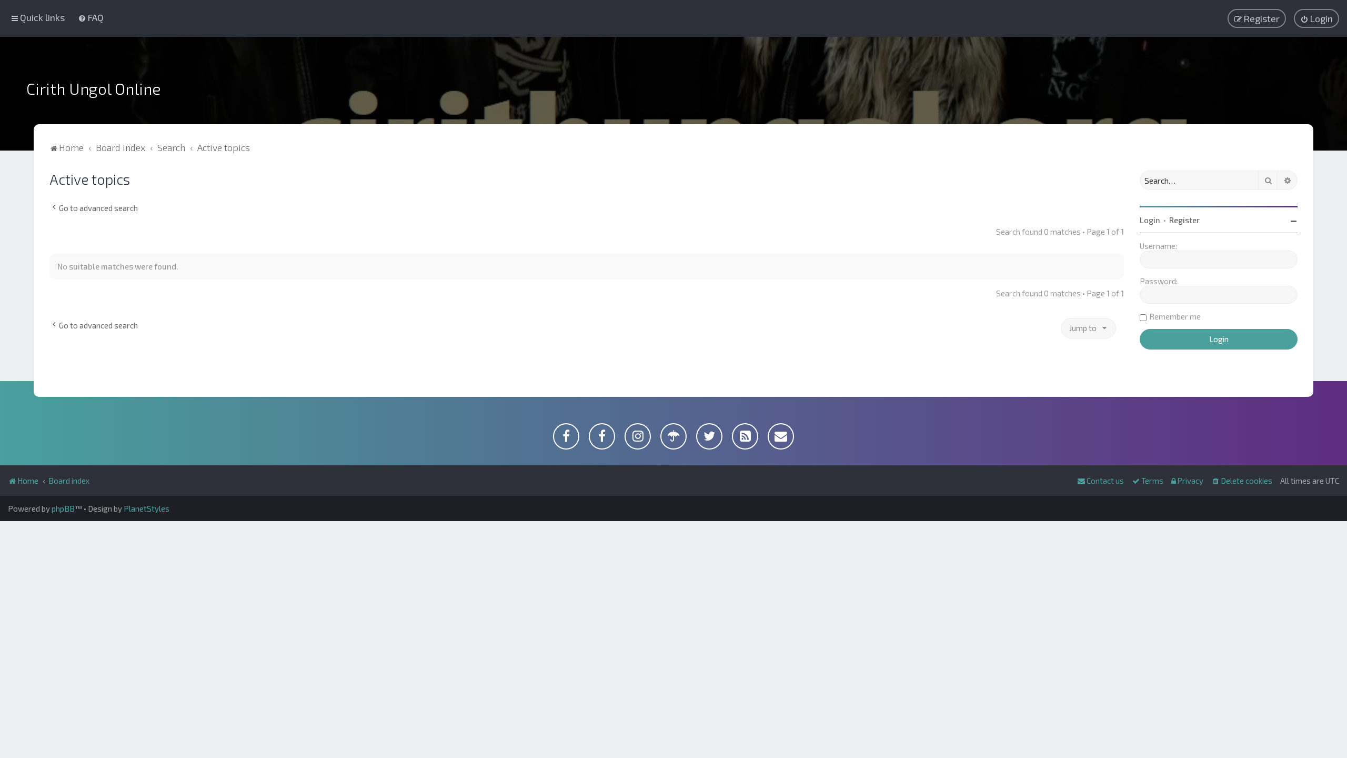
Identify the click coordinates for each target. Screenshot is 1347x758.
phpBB (63, 508)
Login (1150, 220)
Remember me (1175, 316)
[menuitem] (90, 17)
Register (1184, 220)
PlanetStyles (146, 508)
